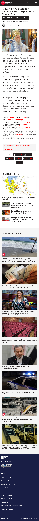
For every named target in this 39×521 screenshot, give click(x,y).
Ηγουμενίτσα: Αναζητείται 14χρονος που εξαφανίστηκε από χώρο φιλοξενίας (24, 219)
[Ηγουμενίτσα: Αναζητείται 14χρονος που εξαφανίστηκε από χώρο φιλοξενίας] (6, 219)
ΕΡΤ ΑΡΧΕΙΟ (4, 488)
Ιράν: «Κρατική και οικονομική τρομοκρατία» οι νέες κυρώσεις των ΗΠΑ (18, 367)
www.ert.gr (4, 518)
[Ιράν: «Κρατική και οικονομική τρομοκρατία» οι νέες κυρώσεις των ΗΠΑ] (19, 355)
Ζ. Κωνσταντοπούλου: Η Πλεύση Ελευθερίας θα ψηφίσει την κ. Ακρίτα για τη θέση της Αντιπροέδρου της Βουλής (18, 313)
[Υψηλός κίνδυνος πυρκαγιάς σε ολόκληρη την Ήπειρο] (19, 186)
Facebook (24, 124)
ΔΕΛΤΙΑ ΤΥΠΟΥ (5, 481)
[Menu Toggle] (15, 3)
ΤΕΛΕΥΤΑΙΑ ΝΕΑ (12, 233)
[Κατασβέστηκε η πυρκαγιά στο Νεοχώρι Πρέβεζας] (6, 212)
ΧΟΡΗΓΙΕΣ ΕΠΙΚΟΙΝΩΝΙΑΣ (8, 484)
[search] (28, 2)
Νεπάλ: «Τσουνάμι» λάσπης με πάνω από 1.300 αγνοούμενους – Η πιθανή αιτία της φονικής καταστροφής (17, 419)
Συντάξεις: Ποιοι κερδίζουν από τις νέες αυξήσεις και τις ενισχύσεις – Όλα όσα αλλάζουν (19, 286)
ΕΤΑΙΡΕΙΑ (3, 474)
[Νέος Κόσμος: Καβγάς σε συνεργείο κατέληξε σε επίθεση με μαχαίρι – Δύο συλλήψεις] (19, 380)
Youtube (27, 127)
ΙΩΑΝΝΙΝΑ (24, 18)
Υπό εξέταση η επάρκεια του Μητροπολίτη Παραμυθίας (17, 147)
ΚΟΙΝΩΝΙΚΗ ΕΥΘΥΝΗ (7, 499)
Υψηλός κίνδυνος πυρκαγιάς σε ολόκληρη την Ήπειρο (19, 199)
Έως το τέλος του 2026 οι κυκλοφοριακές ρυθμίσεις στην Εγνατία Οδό (23, 205)
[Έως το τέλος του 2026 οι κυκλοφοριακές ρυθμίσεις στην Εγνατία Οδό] (6, 204)
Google (27, 122)
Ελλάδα (24, 118)
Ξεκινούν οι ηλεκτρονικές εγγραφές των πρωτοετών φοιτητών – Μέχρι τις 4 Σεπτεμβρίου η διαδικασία (19, 340)
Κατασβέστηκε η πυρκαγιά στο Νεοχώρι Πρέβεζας (23, 212)
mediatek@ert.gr (6, 461)
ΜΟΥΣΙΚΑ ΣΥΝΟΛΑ (6, 495)
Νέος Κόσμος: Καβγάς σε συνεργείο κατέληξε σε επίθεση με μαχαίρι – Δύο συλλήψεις (18, 393)
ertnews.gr (19, 134)
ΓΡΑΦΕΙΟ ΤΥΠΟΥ (6, 477)
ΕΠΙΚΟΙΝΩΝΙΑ (5, 502)
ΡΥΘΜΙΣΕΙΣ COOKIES (7, 509)
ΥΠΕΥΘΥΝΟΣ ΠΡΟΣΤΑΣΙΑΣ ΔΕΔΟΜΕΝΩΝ (13, 506)
